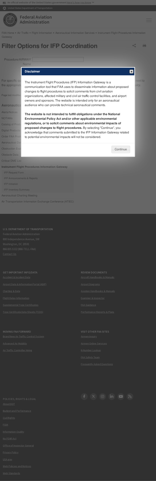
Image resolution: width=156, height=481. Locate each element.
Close (131, 71)
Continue (121, 149)
